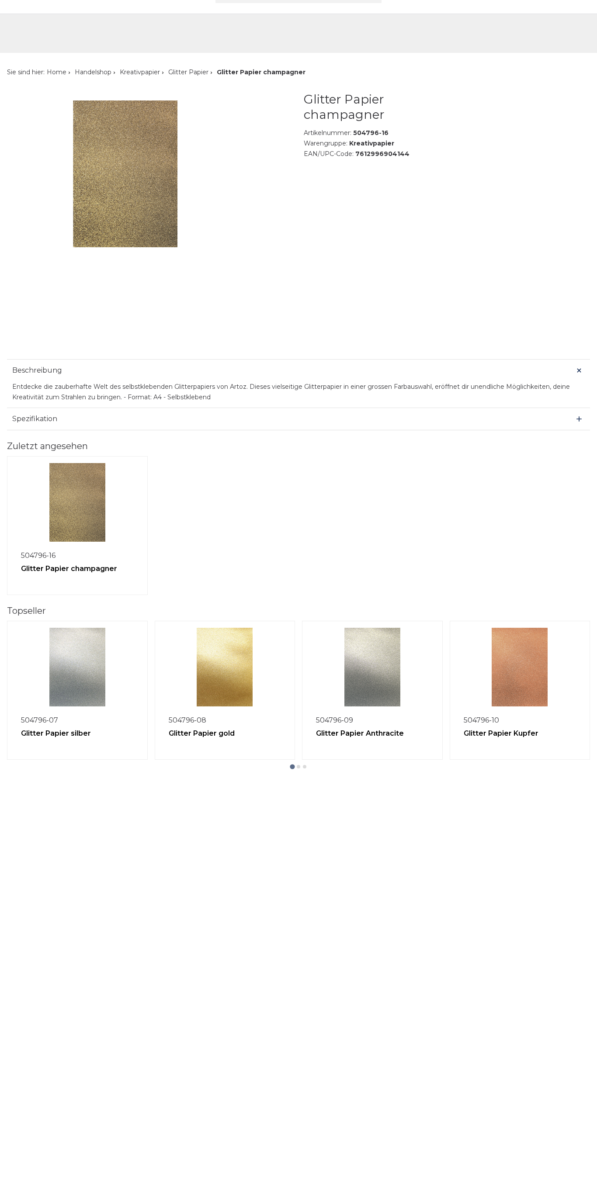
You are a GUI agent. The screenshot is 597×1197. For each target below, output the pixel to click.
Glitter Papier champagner (69, 568)
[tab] (292, 766)
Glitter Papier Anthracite (360, 733)
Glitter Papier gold (202, 733)
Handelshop (93, 72)
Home (56, 72)
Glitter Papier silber (56, 733)
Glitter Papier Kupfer (501, 733)
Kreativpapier (140, 72)
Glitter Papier (188, 72)
